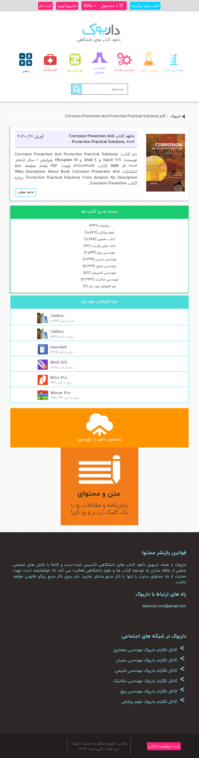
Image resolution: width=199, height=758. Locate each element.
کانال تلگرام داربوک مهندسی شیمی (150, 670)
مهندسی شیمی (106, 259)
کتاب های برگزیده (103, 246)
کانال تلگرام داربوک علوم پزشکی (153, 701)
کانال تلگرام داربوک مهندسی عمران (150, 660)
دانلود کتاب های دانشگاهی (98, 39)
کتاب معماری (106, 239)
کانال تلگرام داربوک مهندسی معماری (149, 649)
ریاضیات (104, 225)
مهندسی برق (106, 252)
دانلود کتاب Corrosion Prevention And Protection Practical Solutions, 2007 (101, 139)
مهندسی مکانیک (106, 279)
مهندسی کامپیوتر (103, 273)
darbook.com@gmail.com (164, 606)
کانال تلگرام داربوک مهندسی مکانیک (149, 680)
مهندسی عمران (106, 266)
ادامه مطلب (25, 192)
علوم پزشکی (107, 232)
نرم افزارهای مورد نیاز (102, 286)
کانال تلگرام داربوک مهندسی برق (152, 691)
